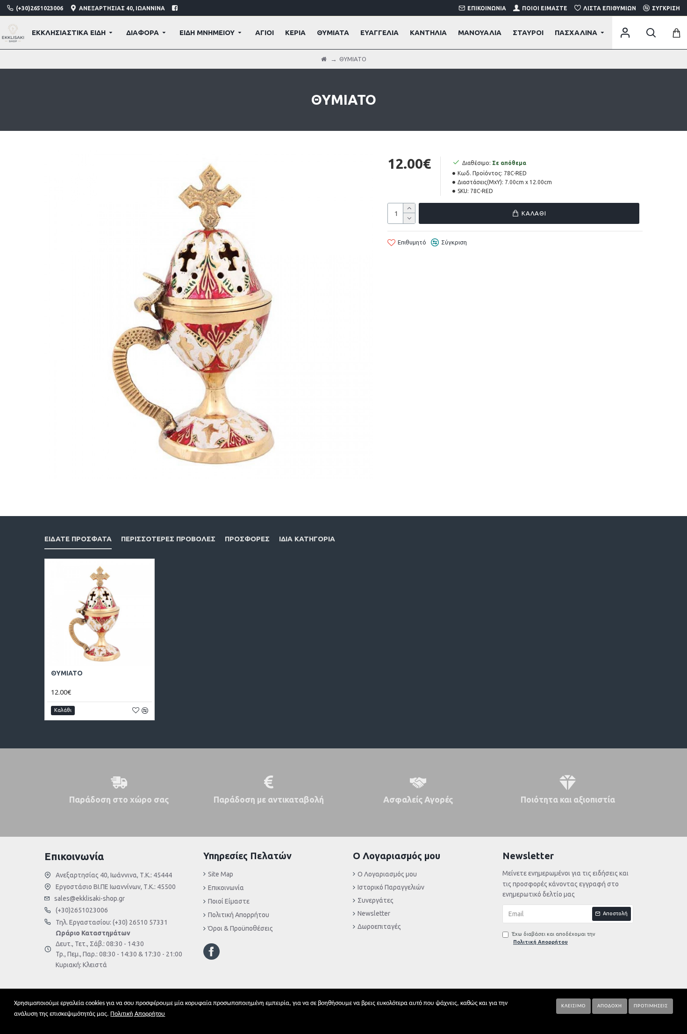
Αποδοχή (609, 1006)
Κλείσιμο (573, 1006)
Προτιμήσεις (651, 1006)
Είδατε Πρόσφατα (78, 539)
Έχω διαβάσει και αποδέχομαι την (553, 938)
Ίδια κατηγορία (307, 539)
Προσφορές (247, 539)
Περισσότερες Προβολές (168, 539)
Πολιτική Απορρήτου (137, 1014)
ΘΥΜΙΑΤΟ (67, 673)
